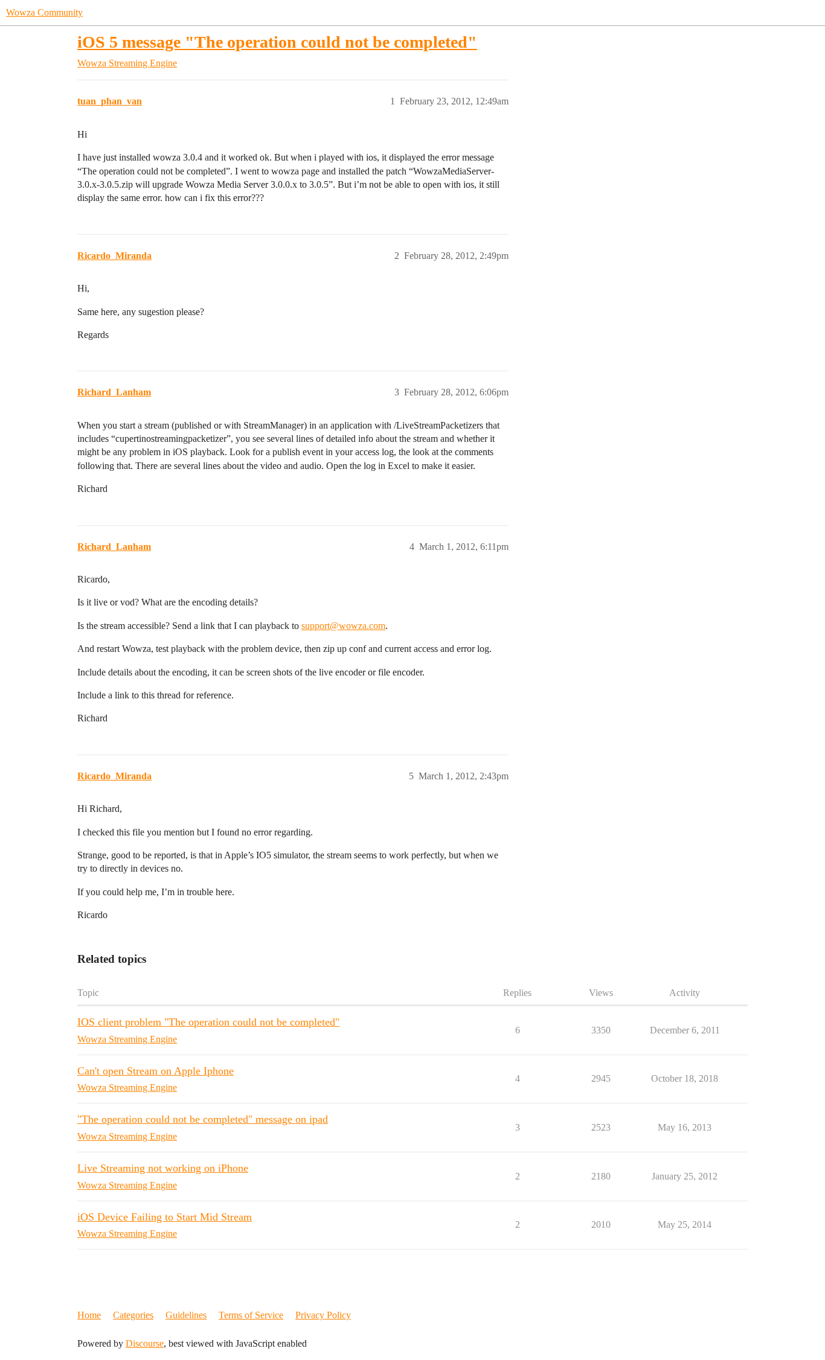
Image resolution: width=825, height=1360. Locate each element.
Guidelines (186, 1315)
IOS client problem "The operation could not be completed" (208, 1022)
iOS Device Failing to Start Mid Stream (164, 1217)
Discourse (145, 1343)
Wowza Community (44, 12)
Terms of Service (251, 1315)
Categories (133, 1315)
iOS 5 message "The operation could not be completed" (277, 42)
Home (89, 1315)
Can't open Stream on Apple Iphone (155, 1071)
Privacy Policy (323, 1315)
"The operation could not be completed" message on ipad (202, 1119)
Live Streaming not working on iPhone (162, 1168)
